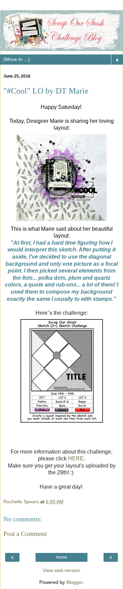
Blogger (74, 582)
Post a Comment (25, 533)
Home (61, 557)
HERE (76, 458)
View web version (61, 570)
